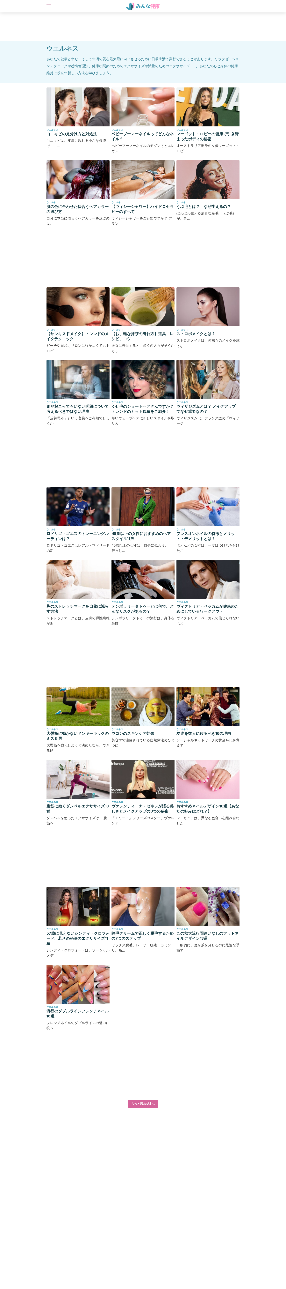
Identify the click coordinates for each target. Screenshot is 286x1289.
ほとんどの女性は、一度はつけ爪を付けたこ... (208, 548)
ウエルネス (52, 129)
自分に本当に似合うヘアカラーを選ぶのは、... (78, 221)
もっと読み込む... (143, 1103)
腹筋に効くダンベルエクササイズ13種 (77, 808)
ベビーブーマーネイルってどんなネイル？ (142, 136)
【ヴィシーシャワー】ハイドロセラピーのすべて (142, 209)
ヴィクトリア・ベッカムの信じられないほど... (208, 620)
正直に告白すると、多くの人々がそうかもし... (143, 348)
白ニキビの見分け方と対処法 (71, 133)
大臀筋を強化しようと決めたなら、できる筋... (78, 748)
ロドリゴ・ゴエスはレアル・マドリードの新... (78, 548)
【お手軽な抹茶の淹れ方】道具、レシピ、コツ (142, 336)
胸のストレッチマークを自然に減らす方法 (77, 609)
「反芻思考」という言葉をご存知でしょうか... (78, 420)
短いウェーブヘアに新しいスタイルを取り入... (143, 420)
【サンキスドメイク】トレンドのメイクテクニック (77, 336)
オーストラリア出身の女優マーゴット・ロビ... (208, 148)
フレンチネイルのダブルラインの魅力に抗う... (78, 1025)
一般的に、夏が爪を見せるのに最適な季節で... (208, 947)
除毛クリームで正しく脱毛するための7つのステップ (142, 936)
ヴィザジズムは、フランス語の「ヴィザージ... (208, 420)
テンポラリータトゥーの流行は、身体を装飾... (143, 620)
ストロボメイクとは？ (195, 333)
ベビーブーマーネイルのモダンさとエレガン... (143, 148)
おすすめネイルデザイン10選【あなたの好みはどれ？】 (207, 808)
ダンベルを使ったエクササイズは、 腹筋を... (76, 820)
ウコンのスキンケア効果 (132, 733)
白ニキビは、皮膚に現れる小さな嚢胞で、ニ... (76, 143)
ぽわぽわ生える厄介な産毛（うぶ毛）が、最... (206, 216)
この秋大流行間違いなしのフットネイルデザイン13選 (207, 936)
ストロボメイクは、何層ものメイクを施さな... (208, 343)
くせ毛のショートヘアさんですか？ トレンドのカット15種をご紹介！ (142, 409)
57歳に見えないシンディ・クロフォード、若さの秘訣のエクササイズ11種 (78, 938)
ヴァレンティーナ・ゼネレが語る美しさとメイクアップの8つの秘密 (142, 808)
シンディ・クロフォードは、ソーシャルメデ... (78, 952)
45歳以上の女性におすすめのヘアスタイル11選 (141, 536)
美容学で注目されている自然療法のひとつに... (143, 742)
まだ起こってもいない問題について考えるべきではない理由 (77, 409)
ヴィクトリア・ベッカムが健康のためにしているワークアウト (207, 609)
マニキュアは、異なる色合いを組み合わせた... (208, 820)
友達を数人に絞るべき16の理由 (203, 733)
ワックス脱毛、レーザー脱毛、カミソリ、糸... (141, 947)
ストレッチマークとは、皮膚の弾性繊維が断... (78, 620)
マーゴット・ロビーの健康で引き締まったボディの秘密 (207, 136)
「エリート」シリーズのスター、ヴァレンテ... (143, 820)
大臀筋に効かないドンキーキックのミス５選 (77, 736)
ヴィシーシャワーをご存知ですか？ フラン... (141, 221)
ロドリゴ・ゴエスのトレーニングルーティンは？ (77, 536)
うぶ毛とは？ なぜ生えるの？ (203, 206)
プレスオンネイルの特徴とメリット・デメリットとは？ (205, 536)
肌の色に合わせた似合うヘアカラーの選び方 (77, 209)
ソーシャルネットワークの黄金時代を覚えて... (208, 742)
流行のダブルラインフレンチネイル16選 (77, 1013)
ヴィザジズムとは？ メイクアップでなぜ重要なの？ (206, 409)
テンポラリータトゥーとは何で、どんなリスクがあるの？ (142, 609)
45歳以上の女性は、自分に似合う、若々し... (139, 548)
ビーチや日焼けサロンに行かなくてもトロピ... (78, 348)
